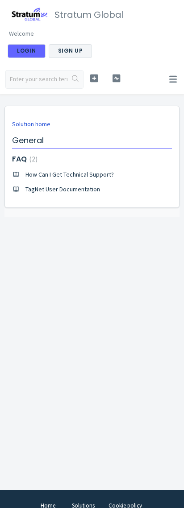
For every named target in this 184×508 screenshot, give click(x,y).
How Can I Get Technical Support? (69, 174)
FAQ (23, 159)
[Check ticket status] (116, 78)
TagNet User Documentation (62, 189)
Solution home (31, 124)
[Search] (75, 79)
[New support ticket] (94, 78)
